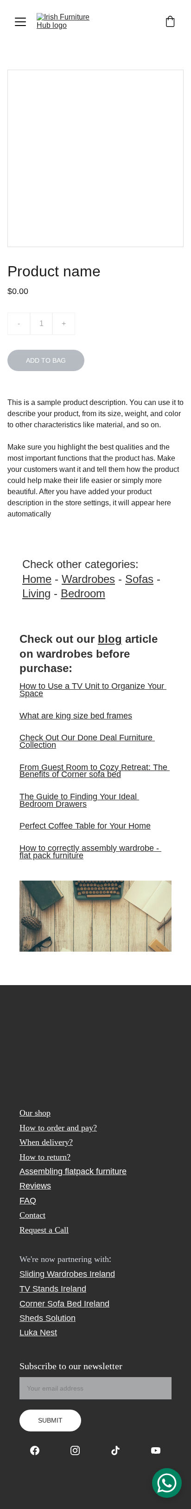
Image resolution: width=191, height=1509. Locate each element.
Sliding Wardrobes (53, 1274)
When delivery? (46, 1142)
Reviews (35, 1185)
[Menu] (20, 22)
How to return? (44, 1157)
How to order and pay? (58, 1127)
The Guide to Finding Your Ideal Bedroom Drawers (79, 800)
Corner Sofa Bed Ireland (64, 1303)
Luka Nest (38, 1332)
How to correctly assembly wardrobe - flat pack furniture (90, 851)
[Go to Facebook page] (39, 1450)
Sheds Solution (47, 1318)
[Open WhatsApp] (167, 1483)
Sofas (139, 579)
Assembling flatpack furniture (73, 1171)
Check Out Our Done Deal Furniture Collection (87, 741)
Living (36, 593)
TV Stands (38, 1288)
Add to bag (46, 360)
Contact (32, 1215)
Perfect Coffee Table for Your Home (85, 825)
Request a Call (44, 1230)
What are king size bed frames (75, 715)
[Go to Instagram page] (79, 1450)
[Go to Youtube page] (155, 1450)
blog (110, 639)
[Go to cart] (170, 22)
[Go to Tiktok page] (120, 1450)
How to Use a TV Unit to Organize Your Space (92, 689)
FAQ (27, 1200)
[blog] (95, 916)
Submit (50, 1420)
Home (36, 579)
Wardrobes (88, 579)
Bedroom (83, 593)
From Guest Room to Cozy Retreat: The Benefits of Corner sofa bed (94, 771)
